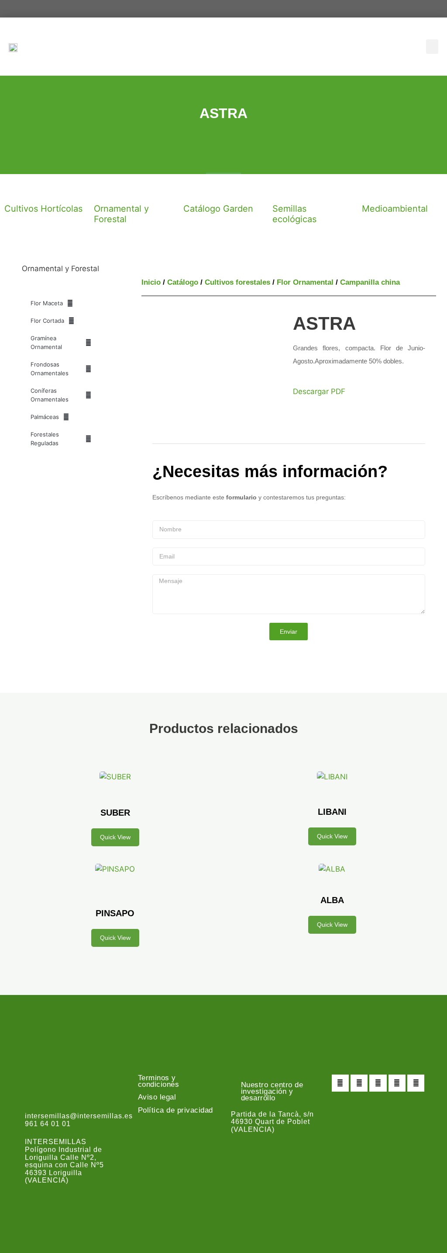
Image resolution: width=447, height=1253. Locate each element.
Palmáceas (45, 416)
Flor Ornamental (305, 282)
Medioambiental (395, 208)
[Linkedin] (415, 1083)
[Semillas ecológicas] (283, 189)
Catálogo (182, 282)
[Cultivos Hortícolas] (15, 189)
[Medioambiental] (373, 189)
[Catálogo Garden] (194, 189)
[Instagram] (377, 1083)
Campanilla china (370, 282)
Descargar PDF (319, 391)
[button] (432, 46)
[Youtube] (397, 1083)
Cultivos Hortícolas (43, 208)
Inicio (151, 282)
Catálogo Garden (218, 208)
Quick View (115, 837)
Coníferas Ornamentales (50, 395)
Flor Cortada (47, 320)
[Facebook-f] (340, 1083)
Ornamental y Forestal (121, 213)
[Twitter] (359, 1083)
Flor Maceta (47, 303)
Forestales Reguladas (45, 439)
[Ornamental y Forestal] (105, 189)
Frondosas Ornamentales (50, 369)
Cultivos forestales (237, 282)
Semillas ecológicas (294, 213)
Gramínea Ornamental (46, 342)
